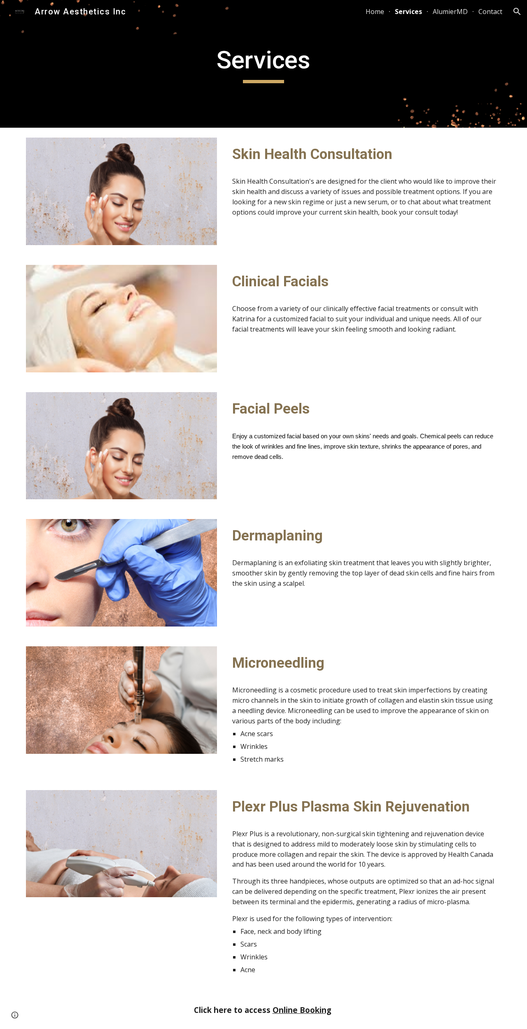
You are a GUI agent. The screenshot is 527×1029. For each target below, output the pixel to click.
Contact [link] (490, 11)
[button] (517, 11)
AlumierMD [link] (450, 11)
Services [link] (408, 11)
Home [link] (375, 11)
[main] (263, 64)
